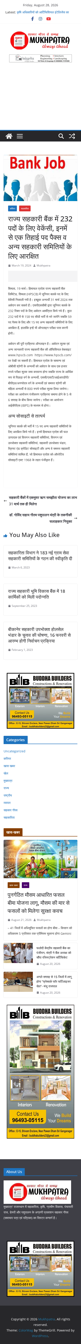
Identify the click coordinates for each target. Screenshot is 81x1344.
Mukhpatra (43, 265)
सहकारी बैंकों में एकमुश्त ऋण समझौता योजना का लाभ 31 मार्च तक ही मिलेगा (43, 500)
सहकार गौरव (11, 810)
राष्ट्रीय (8, 795)
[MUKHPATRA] (37, 1183)
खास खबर (9, 766)
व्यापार (7, 803)
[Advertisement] (40, 99)
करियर (12, 208)
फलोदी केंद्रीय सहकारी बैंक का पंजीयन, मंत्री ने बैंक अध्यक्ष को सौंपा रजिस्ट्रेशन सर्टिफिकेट (53, 952)
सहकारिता (25, 208)
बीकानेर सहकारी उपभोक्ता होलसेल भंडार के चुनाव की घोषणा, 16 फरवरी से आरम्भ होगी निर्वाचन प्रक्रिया (39, 635)
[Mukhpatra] (9, 136)
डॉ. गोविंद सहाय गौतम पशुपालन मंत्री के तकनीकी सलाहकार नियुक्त (40, 518)
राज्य (6, 788)
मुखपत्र (8, 780)
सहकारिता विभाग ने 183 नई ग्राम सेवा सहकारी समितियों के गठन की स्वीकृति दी (40, 556)
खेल (6, 773)
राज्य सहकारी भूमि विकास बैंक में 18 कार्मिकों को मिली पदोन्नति (36, 594)
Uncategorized (14, 751)
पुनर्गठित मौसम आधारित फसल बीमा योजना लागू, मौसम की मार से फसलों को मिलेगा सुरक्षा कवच (39, 902)
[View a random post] (72, 136)
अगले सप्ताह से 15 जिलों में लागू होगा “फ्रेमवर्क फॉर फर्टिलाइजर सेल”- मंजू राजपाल (54, 981)
